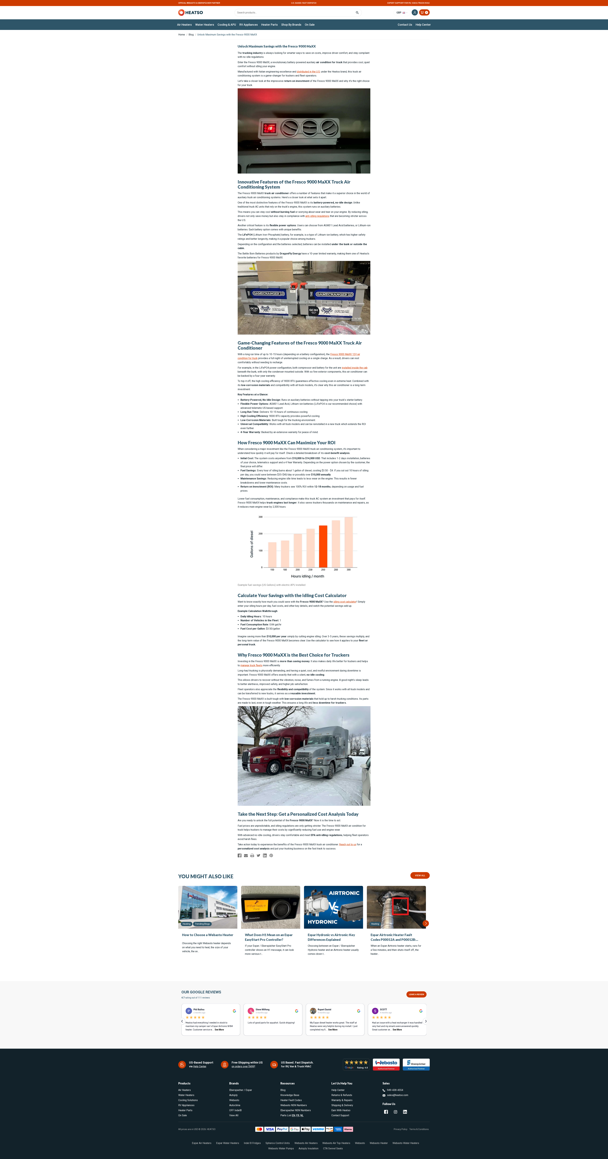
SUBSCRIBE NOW (304, 615)
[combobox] (304, 590)
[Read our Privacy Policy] (334, 605)
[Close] (338, 539)
